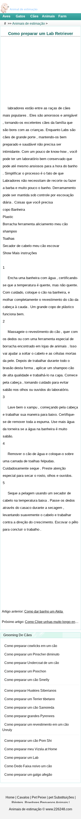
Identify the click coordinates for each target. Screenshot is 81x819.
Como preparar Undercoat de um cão (31, 663)
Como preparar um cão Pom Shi (28, 740)
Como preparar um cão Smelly (26, 680)
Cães (34, 16)
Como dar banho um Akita (44, 611)
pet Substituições (61, 797)
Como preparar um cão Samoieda (29, 707)
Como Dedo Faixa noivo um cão (28, 766)
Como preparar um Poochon (25, 671)
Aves (6, 16)
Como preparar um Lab (21, 757)
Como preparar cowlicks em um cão (30, 646)
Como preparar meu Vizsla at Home (30, 749)
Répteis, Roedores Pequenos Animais (40, 802)
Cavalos (23, 797)
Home (10, 797)
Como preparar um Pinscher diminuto (31, 654)
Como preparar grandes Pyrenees (29, 716)
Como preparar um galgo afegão (28, 774)
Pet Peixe (39, 797)
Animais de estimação (28, 23)
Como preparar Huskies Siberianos (30, 690)
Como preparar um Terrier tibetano (29, 699)
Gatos (20, 16)
